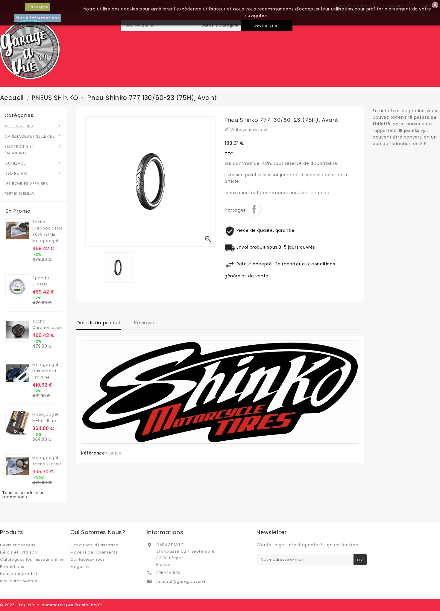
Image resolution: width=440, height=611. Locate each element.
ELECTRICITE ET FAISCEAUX (33, 150)
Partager (254, 209)
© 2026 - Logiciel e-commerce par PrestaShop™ (51, 605)
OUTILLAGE (33, 163)
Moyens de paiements (93, 552)
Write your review (245, 130)
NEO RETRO (33, 173)
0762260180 (168, 573)
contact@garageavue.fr (181, 581)
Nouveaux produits (20, 574)
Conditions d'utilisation (94, 545)
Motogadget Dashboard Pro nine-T (45, 371)
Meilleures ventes (18, 581)
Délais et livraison (18, 552)
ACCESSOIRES (33, 126)
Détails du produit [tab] (98, 322)
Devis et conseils (17, 545)
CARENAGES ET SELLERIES (33, 136)
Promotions (12, 566)
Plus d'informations (38, 17)
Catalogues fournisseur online (32, 559)
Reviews (144, 322)
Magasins (80, 566)
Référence (93, 453)
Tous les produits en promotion (23, 495)
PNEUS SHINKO (19, 194)
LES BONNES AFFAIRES (26, 183)
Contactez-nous (87, 559)
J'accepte (37, 7)
